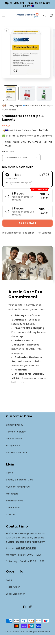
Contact (11, 514)
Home (9, 472)
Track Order (13, 507)
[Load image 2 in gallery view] (27, 93)
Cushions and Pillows (18, 486)
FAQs (9, 579)
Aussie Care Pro (20, 631)
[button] (3, 15)
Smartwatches (14, 500)
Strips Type (8, 151)
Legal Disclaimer (15, 593)
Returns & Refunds (16, 452)
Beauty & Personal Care (19, 479)
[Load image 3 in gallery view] (44, 93)
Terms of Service (16, 431)
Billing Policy (13, 445)
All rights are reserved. (39, 631)
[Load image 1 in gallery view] (10, 93)
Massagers (12, 493)
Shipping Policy (14, 424)
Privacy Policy (14, 438)
